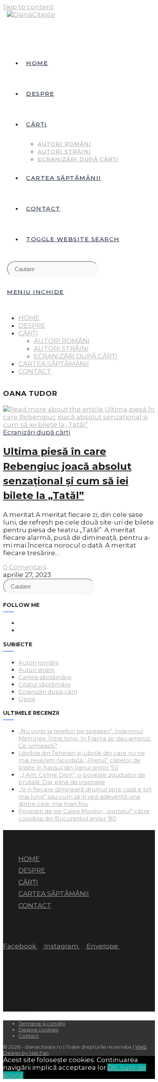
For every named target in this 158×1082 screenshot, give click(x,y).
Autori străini (36, 669)
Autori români (38, 662)
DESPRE (31, 325)
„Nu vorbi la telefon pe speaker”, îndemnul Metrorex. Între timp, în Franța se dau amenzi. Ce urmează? (84, 738)
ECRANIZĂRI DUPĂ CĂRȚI (75, 356)
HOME (29, 318)
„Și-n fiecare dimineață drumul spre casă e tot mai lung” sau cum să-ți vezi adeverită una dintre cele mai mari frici (84, 796)
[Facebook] (20, 623)
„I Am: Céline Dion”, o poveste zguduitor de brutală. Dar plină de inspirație (81, 778)
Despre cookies (38, 1029)
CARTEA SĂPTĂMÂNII (53, 364)
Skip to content (28, 7)
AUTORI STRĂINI (61, 348)
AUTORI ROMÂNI (62, 341)
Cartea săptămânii (44, 677)
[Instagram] (20, 630)
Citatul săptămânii (44, 684)
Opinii (26, 699)
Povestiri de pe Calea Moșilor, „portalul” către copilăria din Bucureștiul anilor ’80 (84, 814)
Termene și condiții (41, 1023)
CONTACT (34, 371)
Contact (28, 1036)
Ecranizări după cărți (36, 432)
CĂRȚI (28, 333)
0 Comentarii (24, 567)
